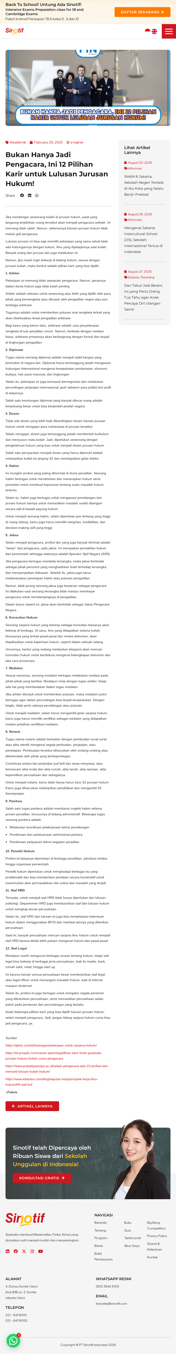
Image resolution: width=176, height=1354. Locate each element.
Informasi (135, 168)
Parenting (147, 277)
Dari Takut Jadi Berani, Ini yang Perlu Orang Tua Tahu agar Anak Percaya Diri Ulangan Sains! (143, 297)
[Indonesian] (148, 31)
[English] (154, 31)
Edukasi (133, 277)
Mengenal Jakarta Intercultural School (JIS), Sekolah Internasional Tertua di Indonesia (143, 240)
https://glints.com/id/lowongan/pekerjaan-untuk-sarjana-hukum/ (51, 1045)
